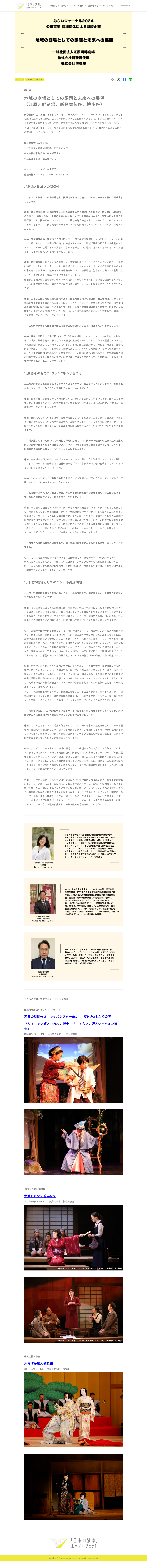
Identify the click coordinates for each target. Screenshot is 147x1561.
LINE (130, 79)
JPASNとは (78, 6)
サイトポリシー (109, 6)
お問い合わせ (93, 6)
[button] (125, 6)
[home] (28, 5)
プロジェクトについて (59, 6)
